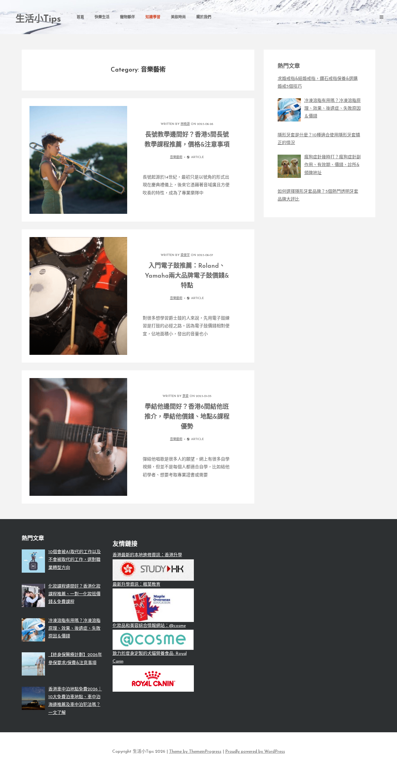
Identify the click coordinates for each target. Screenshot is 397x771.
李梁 (185, 396)
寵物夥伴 (127, 17)
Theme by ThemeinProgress (195, 751)
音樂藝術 (176, 157)
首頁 (80, 17)
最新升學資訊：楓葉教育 (136, 584)
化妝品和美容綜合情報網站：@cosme (149, 625)
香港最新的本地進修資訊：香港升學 (147, 555)
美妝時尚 (178, 17)
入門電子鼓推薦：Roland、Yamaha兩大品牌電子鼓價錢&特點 (187, 276)
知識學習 (152, 17)
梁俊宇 (185, 255)
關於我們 (203, 17)
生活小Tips (38, 19)
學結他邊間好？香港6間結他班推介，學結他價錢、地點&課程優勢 (187, 417)
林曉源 (185, 124)
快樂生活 (102, 17)
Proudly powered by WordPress (255, 751)
